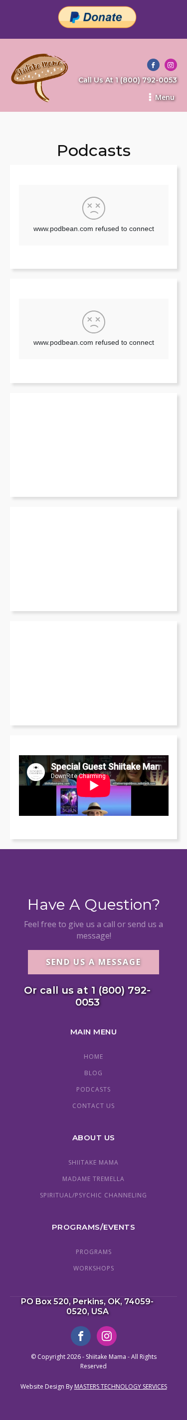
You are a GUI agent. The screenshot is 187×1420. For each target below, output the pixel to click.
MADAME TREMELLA (93, 1179)
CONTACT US (93, 1106)
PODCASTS (93, 1089)
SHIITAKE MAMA (93, 1162)
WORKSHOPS (93, 1268)
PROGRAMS (94, 1252)
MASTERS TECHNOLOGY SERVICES (120, 1386)
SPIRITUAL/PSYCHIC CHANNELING (93, 1195)
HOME (93, 1056)
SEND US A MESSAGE (93, 961)
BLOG (93, 1073)
